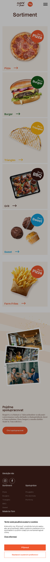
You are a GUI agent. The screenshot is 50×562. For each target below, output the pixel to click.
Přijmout (25, 547)
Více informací (10, 537)
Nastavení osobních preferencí (25, 555)
